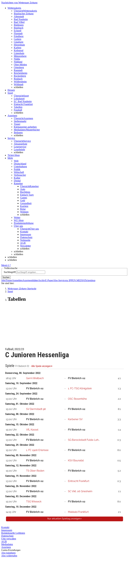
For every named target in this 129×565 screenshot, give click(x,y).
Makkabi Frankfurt (78, 511)
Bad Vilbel (19, 22)
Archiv (41, 280)
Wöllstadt (18, 84)
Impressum (25, 234)
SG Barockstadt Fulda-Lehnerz (86, 439)
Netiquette (25, 240)
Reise (23, 209)
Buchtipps (25, 192)
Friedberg (18, 36)
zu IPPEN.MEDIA (75, 280)
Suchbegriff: (10, 272)
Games (23, 197)
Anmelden (17, 280)
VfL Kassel (32, 429)
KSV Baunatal (76, 460)
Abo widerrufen (9, 555)
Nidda (17, 59)
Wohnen (24, 211)
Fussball (18, 110)
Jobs (3, 280)
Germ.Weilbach (35, 378)
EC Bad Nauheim (23, 101)
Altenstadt (19, 16)
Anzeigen (6, 547)
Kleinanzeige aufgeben (25, 127)
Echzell (17, 30)
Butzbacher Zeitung (24, 13)
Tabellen (18, 107)
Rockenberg (20, 76)
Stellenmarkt (20, 121)
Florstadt (18, 33)
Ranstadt (18, 70)
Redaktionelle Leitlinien (13, 533)
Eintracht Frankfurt (23, 104)
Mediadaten (7, 544)
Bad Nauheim (21, 19)
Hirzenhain (19, 44)
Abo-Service (59, 280)
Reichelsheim (20, 73)
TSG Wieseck (33, 501)
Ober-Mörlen (20, 64)
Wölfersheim (20, 81)
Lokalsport (19, 98)
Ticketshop (89, 280)
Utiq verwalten (8, 538)
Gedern (17, 39)
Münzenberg (20, 56)
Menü (4, 265)
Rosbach (18, 78)
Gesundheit (25, 203)
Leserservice (20, 146)
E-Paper (49, 280)
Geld (22, 200)
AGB (23, 243)
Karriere (24, 206)
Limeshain (19, 53)
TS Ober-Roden (35, 470)
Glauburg (18, 42)
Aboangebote (20, 144)
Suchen (6, 277)
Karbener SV (75, 419)
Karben (17, 47)
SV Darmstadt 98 (36, 409)
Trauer (17, 124)
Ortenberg (19, 67)
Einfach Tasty (27, 194)
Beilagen (18, 132)
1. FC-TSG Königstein (80, 388)
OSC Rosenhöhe (77, 398)
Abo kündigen (8, 552)
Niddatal (18, 61)
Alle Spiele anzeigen (41, 366)
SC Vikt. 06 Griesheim (80, 491)
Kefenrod (18, 50)
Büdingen (19, 25)
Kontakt (24, 231)
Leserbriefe (19, 149)
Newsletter (25, 245)
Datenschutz (26, 237)
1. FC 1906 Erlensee (37, 450)
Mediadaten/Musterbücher (27, 129)
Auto (22, 189)
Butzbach (18, 27)
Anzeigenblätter (30, 280)
